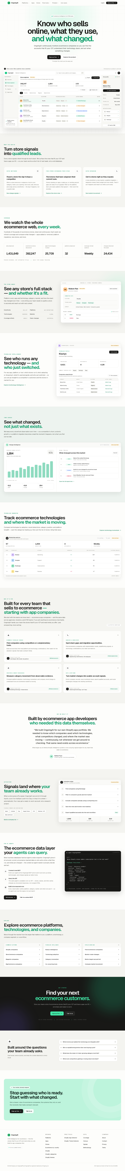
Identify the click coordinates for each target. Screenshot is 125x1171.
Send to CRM (112, 125)
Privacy (104, 1144)
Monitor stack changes (92, 954)
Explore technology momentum (109, 530)
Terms (104, 1147)
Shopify (25, 93)
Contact (104, 1141)
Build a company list (10, 819)
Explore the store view (53, 193)
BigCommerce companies (14, 964)
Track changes (113, 352)
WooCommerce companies (14, 954)
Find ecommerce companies (94, 949)
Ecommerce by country (52, 1147)
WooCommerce (33, 93)
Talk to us (70, 1013)
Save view (96, 77)
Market (83, 89)
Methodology (87, 1147)
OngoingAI (14, 1135)
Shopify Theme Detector (71, 1141)
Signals (85, 1144)
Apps (32, 3)
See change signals (13, 193)
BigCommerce (47, 93)
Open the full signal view (66, 481)
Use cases (64, 3)
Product (54, 3)
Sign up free (53, 57)
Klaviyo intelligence (51, 949)
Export (88, 77)
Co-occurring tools (51, 964)
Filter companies (113, 375)
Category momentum (52, 959)
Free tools (45, 3)
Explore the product (69, 57)
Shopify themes (50, 1157)
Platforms (25, 3)
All (21, 93)
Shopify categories (50, 1154)
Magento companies (12, 959)
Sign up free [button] (111, 3)
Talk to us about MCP (26, 897)
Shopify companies (12, 949)
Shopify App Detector (70, 1138)
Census (85, 1141)
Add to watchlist (112, 90)
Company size (94, 89)
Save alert (115, 452)
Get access (9, 897)
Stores (38, 3)
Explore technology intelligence (14, 385)
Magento (40, 93)
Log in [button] (102, 3)
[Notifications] (115, 73)
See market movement (93, 193)
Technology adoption (52, 954)
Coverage (86, 1138)
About (104, 1138)
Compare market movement (94, 964)
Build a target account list (93, 959)
